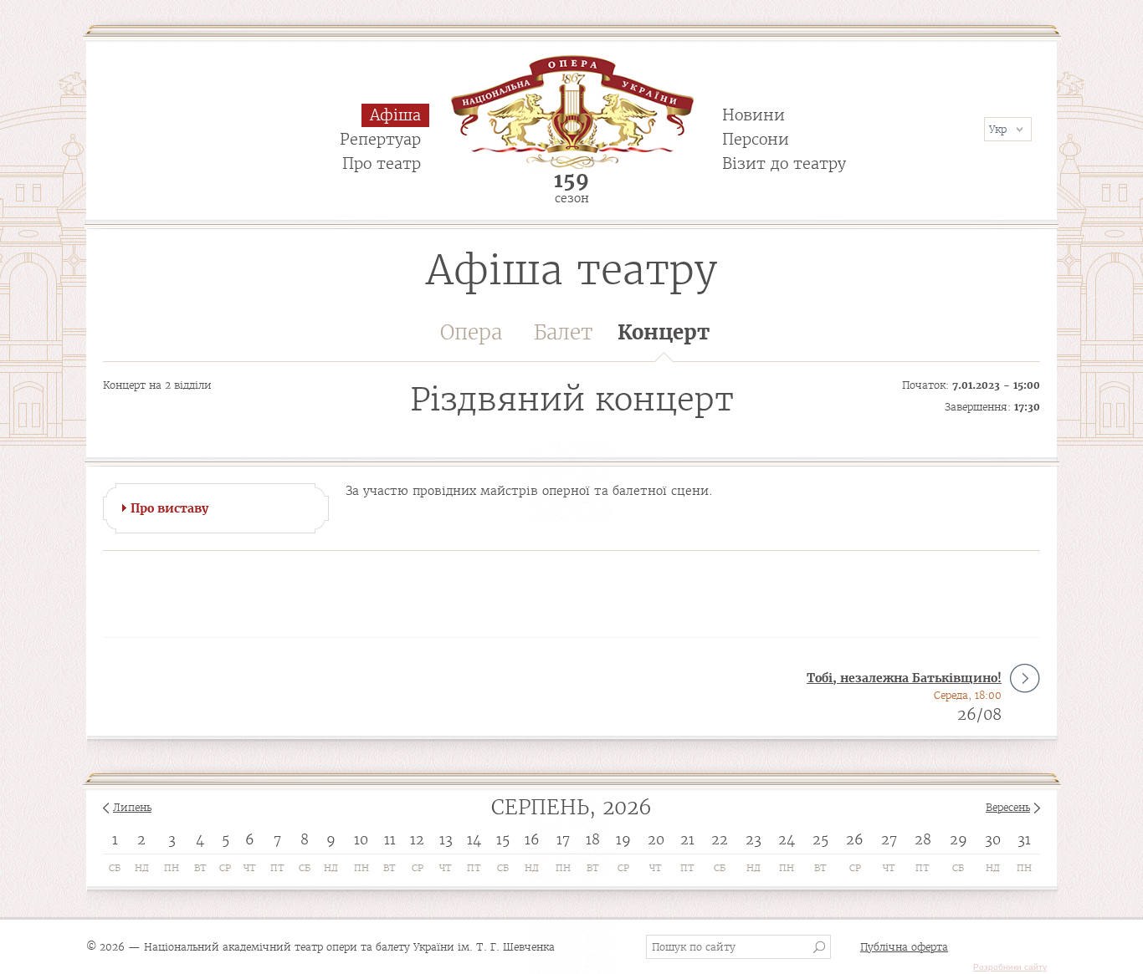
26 (855, 839)
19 (623, 839)
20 (656, 839)
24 (786, 839)
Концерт (664, 332)
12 (417, 839)
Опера (471, 332)
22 (719, 839)
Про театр (381, 163)
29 (958, 839)
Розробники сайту (1010, 966)
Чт (249, 868)
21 (687, 839)
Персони (755, 139)
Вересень (1008, 807)
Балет (563, 332)
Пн (171, 868)
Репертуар (380, 139)
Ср (225, 868)
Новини (753, 115)
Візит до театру (784, 163)
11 (390, 839)
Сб (114, 868)
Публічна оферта (904, 947)
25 (820, 839)
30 (993, 839)
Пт (277, 868)
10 (361, 839)
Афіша (395, 115)
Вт (200, 868)
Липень (132, 807)
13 (446, 839)
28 (923, 839)
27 (889, 839)
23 (753, 839)
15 (503, 839)
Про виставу (169, 508)
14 (474, 839)
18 (593, 839)
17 (563, 839)
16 (532, 839)
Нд (142, 868)
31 (1024, 839)
